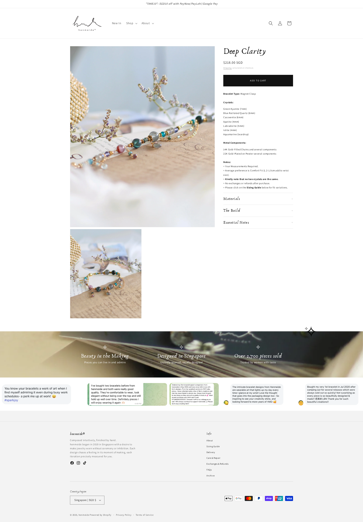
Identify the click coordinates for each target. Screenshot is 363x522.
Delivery (210, 452)
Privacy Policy (124, 514)
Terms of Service (145, 514)
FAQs (209, 469)
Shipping (227, 68)
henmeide (84, 514)
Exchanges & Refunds (217, 463)
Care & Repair (213, 457)
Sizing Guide (213, 446)
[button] (131, 23)
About (209, 440)
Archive (210, 475)
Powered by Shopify (100, 514)
